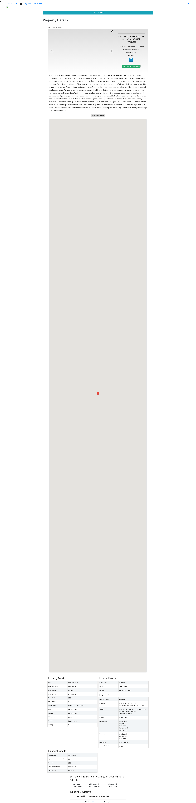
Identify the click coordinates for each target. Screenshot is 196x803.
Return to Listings (56, 27)
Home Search (115, 8)
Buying (141, 8)
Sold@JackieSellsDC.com (32, 4)
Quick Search (129, 8)
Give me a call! (98, 13)
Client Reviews (161, 8)
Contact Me (188, 8)
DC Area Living (175, 8)
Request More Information (131, 66)
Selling (149, 8)
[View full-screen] (112, 31)
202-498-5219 (12, 4)
